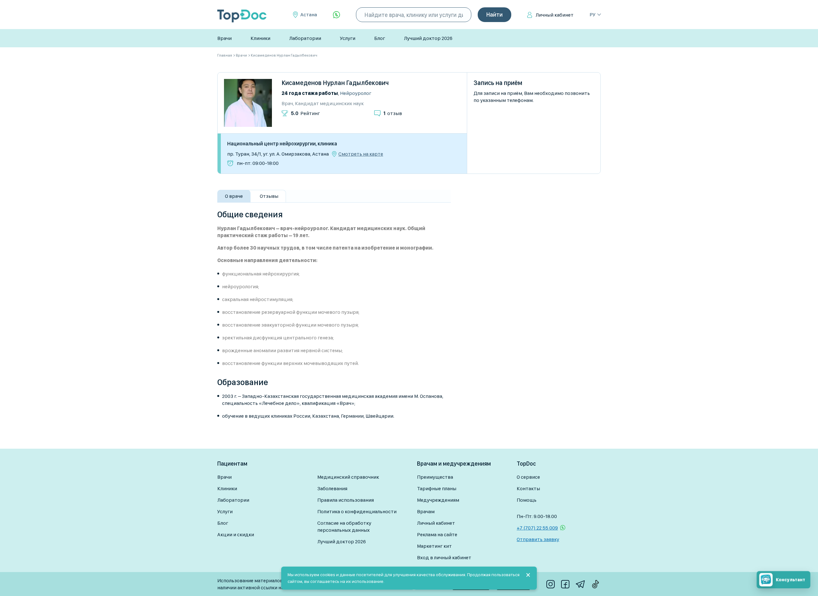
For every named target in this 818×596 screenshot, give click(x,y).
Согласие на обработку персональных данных (344, 526)
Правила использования (345, 500)
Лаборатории (305, 38)
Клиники (260, 38)
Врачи (224, 38)
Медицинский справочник (348, 477)
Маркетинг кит (434, 546)
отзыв (392, 113)
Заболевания (332, 488)
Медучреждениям (438, 500)
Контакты (528, 488)
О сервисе (528, 477)
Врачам (426, 511)
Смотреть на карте (360, 154)
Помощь (526, 500)
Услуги (347, 38)
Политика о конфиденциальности (357, 511)
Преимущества (435, 477)
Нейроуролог (355, 93)
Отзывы (269, 196)
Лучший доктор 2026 (428, 38)
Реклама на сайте (437, 534)
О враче (234, 196)
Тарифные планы (436, 488)
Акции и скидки (235, 534)
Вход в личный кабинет (444, 557)
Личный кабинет (555, 15)
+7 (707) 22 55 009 (537, 528)
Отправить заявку (538, 539)
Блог (379, 38)
